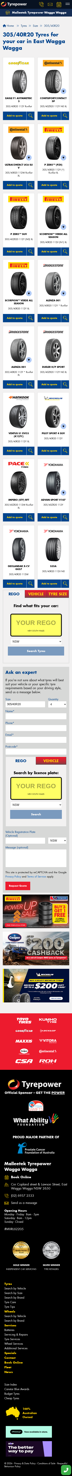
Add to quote (15, 115)
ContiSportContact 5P (53, 100)
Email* (9, 735)
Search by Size (13, 1293)
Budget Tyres (11, 1394)
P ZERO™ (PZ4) (53, 164)
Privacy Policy (13, 876)
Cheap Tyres (11, 1398)
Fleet (7, 1367)
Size (7, 699)
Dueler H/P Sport (53, 367)
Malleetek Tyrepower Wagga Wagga (38, 12)
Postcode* (11, 746)
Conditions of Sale (46, 1463)
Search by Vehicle (15, 1288)
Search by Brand (14, 1297)
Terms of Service (36, 876)
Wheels (9, 1311)
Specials (10, 1353)
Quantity (53, 699)
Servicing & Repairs (16, 1334)
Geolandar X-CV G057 (19, 568)
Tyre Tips (9, 1307)
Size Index (10, 1384)
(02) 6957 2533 (22, 1196)
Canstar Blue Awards (16, 1389)
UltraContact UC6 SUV (19, 166)
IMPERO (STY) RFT (18, 499)
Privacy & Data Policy (24, 1463)
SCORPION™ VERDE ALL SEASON (53, 236)
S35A (53, 566)
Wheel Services (13, 1344)
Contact (10, 1358)
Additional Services (15, 1348)
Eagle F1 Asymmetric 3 (18, 100)
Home (10, 26)
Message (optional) (16, 847)
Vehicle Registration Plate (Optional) (20, 834)
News (8, 1372)
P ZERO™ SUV (18, 234)
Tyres (8, 1284)
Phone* (9, 723)
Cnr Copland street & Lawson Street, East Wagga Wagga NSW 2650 (39, 1186)
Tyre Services (12, 1339)
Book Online (13, 1362)
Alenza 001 (53, 300)
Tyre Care (10, 1302)
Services (10, 1325)
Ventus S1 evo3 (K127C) (19, 435)
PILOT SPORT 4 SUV (53, 433)
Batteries (9, 1330)
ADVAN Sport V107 (53, 499)
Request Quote (18, 885)
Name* (9, 711)
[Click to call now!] (41, 4)
